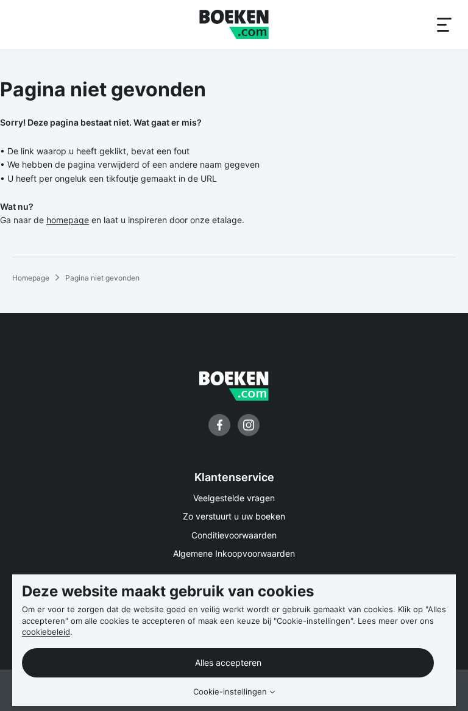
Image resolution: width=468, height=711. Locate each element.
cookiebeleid (46, 632)
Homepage (30, 277)
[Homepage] (234, 24)
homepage (67, 220)
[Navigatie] (443, 24)
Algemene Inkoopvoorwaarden (234, 553)
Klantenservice (234, 477)
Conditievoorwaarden (234, 535)
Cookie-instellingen (230, 691)
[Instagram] (248, 425)
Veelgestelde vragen (234, 498)
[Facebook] (219, 425)
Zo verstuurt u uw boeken (234, 516)
